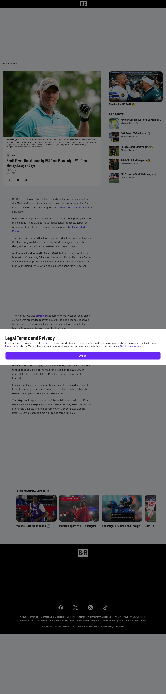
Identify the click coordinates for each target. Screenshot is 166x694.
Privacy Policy (12, 346)
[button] (83, 356)
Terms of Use (49, 343)
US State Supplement (131, 346)
